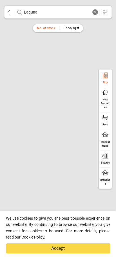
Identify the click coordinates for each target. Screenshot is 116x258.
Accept (58, 248)
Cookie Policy (32, 237)
